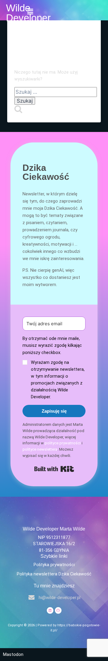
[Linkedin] (50, 610)
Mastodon (13, 654)
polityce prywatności (63, 443)
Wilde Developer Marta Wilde (54, 528)
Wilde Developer (28, 12)
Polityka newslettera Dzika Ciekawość (54, 574)
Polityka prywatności (54, 564)
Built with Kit (54, 469)
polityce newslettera (39, 449)
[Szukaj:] (55, 92)
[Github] (58, 610)
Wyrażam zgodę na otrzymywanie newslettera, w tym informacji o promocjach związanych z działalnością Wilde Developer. (58, 379)
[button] (54, 367)
